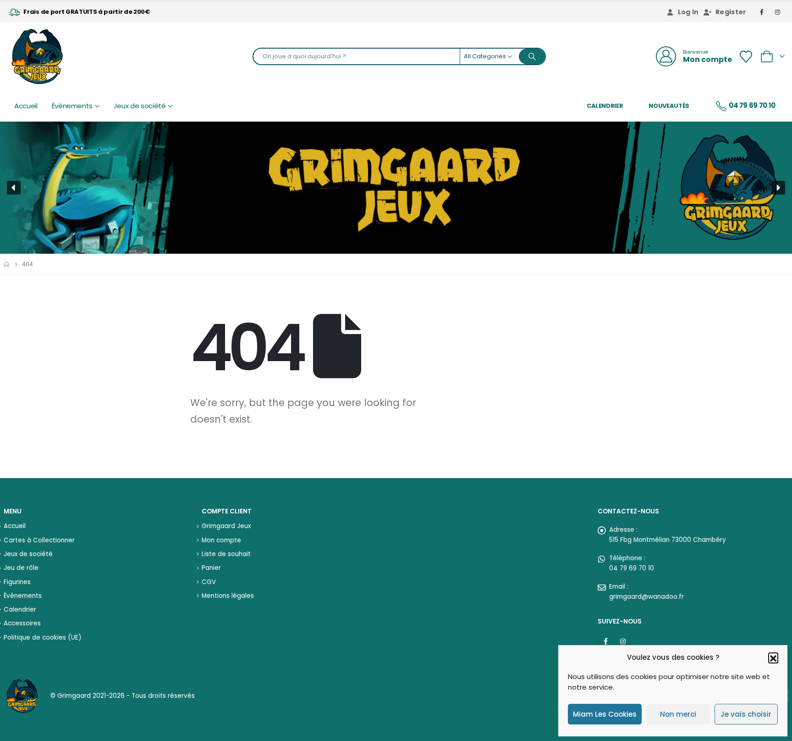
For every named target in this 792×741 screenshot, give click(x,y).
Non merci (678, 714)
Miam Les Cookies (605, 714)
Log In (688, 12)
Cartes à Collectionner (39, 540)
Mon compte (221, 540)
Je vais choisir (745, 714)
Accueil (26, 106)
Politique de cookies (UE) (42, 637)
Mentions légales (228, 595)
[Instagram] (777, 12)
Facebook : (605, 641)
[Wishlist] (745, 56)
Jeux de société (140, 106)
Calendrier (605, 105)
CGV (209, 582)
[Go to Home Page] (6, 264)
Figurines (17, 582)
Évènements (72, 106)
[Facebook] (762, 12)
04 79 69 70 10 (752, 105)
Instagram (623, 641)
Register (731, 12)
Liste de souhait (226, 554)
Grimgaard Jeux (226, 526)
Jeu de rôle (21, 567)
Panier (211, 567)
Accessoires (22, 623)
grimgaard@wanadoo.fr (646, 596)
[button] (773, 657)
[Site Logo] (37, 56)
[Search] (532, 56)
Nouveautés (669, 105)
